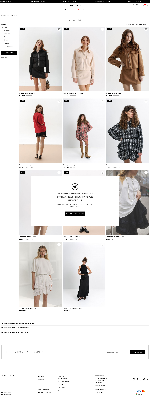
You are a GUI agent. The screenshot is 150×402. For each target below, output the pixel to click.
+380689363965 (100, 386)
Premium (86, 10)
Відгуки (60, 384)
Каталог (56, 10)
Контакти (40, 383)
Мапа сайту (61, 388)
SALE (77, 10)
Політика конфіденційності (63, 377)
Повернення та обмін (44, 392)
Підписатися (138, 352)
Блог (95, 10)
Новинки (68, 10)
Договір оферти (63, 391)
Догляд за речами (63, 381)
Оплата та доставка (44, 389)
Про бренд (41, 377)
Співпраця (41, 380)
